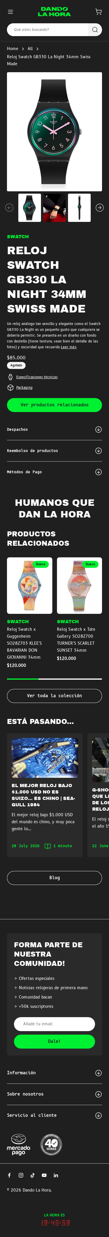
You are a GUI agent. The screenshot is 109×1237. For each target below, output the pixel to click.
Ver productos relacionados (55, 405)
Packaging (24, 387)
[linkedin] (55, 1175)
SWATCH (18, 237)
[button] (98, 11)
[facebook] (9, 1175)
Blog (54, 878)
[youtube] (44, 1175)
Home (12, 49)
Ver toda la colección (54, 696)
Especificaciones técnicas (37, 377)
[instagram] (21, 1175)
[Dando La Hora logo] (54, 11)
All (30, 49)
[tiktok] (32, 1175)
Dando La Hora (37, 1190)
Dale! (54, 1041)
